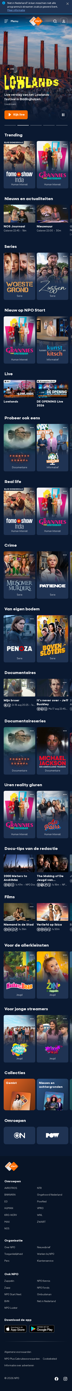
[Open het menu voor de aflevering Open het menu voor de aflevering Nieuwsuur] (64, 208)
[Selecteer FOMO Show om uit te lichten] (10, 123)
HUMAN (8, 1208)
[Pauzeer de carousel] (63, 114)
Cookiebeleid (50, 1359)
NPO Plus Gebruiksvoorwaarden (22, 1359)
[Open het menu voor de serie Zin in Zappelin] (64, 955)
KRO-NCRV (10, 1215)
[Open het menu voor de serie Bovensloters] (64, 619)
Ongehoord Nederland (49, 1195)
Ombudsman (44, 1294)
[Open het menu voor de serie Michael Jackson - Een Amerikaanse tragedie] (64, 731)
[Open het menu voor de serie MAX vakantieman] (64, 427)
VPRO (40, 1208)
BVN (6, 1301)
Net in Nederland (46, 1301)
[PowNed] (52, 1135)
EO (6, 1201)
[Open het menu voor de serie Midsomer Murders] (31, 555)
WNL (39, 1215)
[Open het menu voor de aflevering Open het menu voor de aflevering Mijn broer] (31, 682)
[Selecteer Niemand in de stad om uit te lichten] (36, 123)
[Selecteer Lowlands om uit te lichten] (23, 123)
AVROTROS (10, 1188)
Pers (6, 1261)
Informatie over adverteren (19, 1365)
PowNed (42, 1201)
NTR (39, 1188)
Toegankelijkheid (13, 1254)
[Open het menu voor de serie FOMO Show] (31, 144)
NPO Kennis (43, 1281)
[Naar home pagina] (36, 21)
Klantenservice (45, 1261)
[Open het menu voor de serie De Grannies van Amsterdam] (64, 144)
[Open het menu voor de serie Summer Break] (31, 1019)
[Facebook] (56, 1379)
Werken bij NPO (45, 1254)
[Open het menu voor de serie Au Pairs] (64, 794)
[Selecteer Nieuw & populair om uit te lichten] (62, 123)
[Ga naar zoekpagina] (55, 21)
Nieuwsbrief (43, 1247)
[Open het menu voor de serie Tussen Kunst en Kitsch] (64, 320)
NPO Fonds (43, 1288)
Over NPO (9, 1247)
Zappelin (9, 1281)
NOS (6, 1228)
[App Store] (15, 1328)
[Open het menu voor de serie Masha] (31, 955)
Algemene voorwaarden (17, 1352)
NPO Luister (11, 1308)
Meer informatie (16, 10)
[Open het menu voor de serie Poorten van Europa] (31, 427)
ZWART (41, 1222)
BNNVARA (10, 1195)
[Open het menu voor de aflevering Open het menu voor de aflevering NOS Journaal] (31, 208)
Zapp (7, 1288)
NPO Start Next (12, 1294)
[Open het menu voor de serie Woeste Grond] (31, 256)
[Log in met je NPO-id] (63, 21)
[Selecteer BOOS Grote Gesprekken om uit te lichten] (49, 123)
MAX (7, 1222)
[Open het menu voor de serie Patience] (64, 555)
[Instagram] (65, 1379)
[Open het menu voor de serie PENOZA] (31, 619)
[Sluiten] (67, 3)
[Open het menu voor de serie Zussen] (64, 256)
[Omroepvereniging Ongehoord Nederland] (19, 1135)
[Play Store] (41, 1328)
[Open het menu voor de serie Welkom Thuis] (64, 1019)
